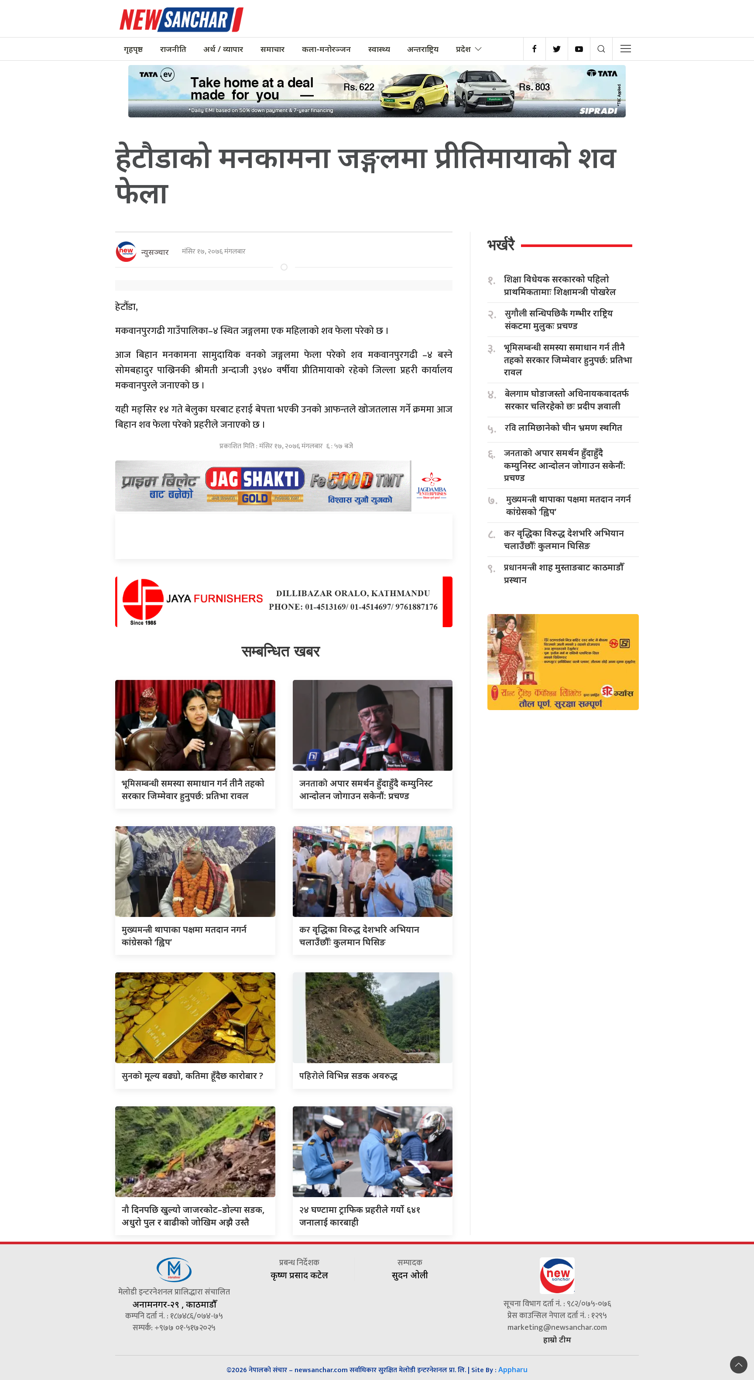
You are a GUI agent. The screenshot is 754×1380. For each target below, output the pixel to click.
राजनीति (173, 49)
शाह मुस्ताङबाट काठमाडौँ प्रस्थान (564, 573)
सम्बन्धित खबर (281, 650)
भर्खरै (500, 244)
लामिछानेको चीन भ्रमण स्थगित (563, 428)
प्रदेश (463, 49)
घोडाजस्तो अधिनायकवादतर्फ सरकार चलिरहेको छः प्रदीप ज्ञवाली (567, 400)
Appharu (513, 1369)
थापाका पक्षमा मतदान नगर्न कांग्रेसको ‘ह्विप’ (568, 505)
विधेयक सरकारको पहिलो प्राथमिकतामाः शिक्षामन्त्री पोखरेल (560, 285)
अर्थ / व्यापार (223, 49)
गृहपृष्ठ (133, 49)
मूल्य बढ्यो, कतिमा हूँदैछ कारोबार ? (192, 1075)
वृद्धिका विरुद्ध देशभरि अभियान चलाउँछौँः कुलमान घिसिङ (564, 539)
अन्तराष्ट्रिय (423, 49)
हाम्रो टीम (557, 1339)
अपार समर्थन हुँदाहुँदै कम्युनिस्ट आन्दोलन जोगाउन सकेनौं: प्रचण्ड (564, 465)
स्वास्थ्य (379, 49)
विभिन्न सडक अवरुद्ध (348, 1075)
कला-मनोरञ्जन (326, 49)
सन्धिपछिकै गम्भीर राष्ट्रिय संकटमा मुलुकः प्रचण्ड (559, 319)
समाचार (272, 49)
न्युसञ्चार (155, 252)
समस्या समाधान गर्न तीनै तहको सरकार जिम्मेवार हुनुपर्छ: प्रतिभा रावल (568, 359)
